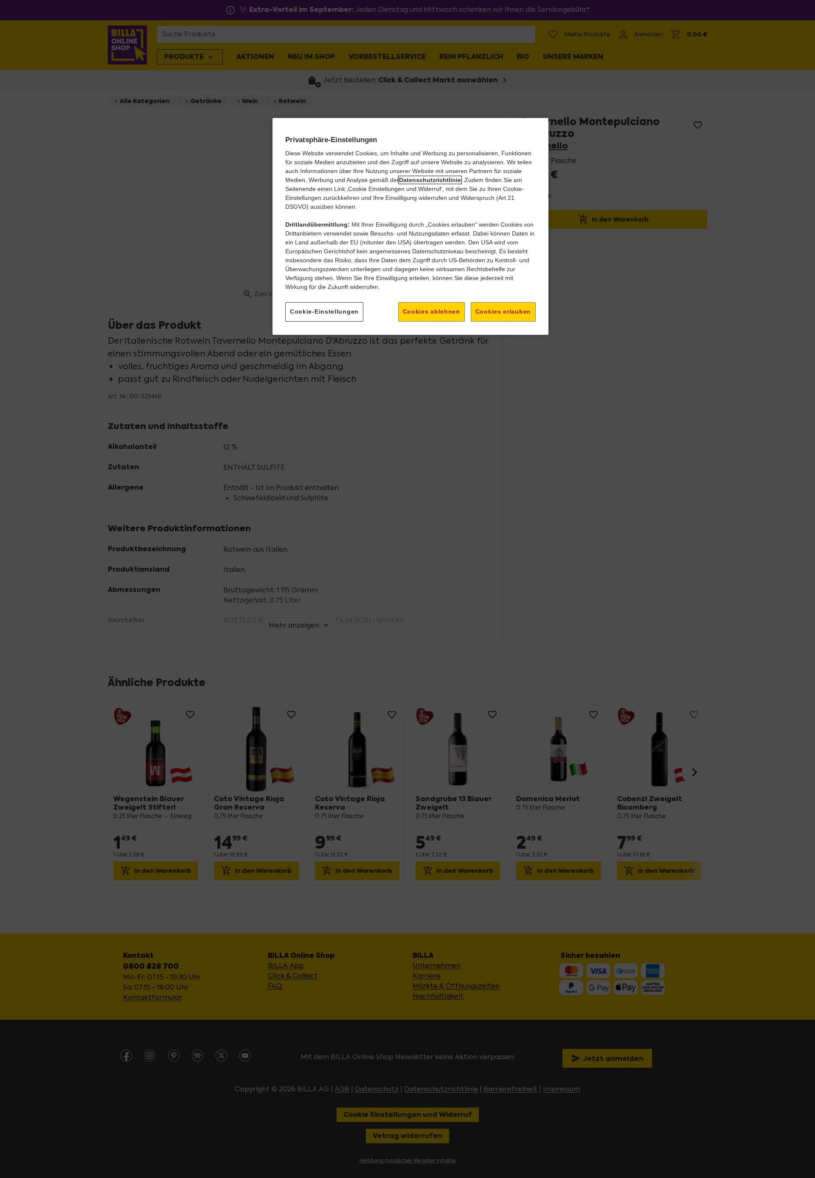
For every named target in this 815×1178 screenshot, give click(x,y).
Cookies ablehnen (431, 311)
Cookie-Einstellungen (324, 311)
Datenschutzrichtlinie (430, 180)
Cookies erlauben (503, 311)
